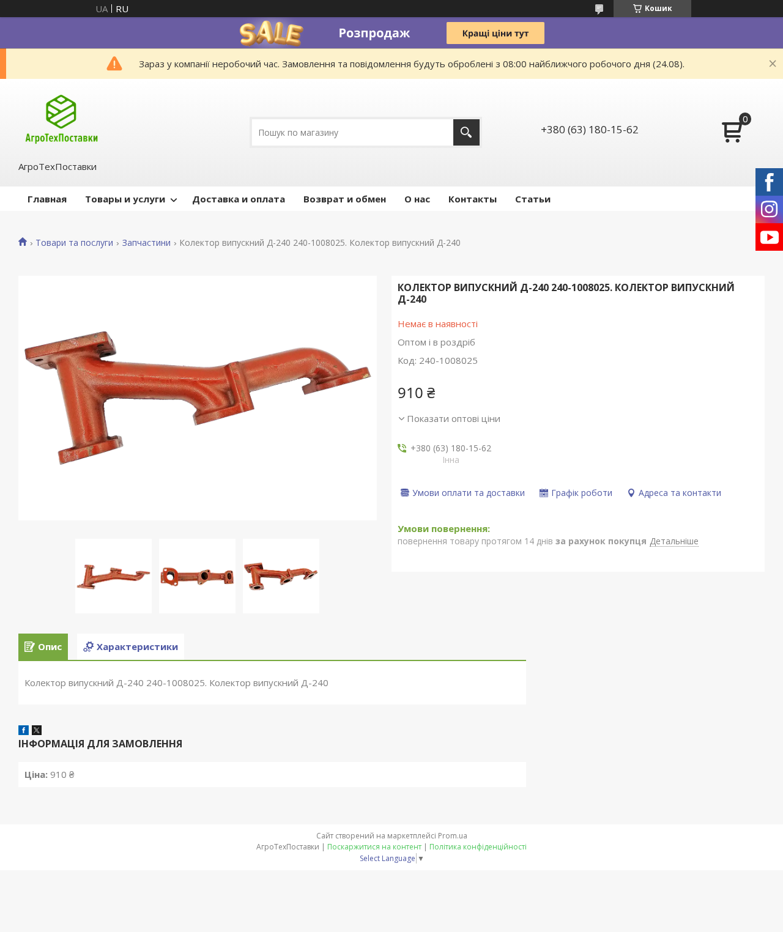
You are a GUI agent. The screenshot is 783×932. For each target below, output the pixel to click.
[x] (37, 731)
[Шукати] (466, 132)
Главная (47, 199)
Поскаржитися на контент (374, 846)
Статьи (533, 199)
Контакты (472, 199)
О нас (417, 199)
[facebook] (23, 731)
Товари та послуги (74, 242)
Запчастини (146, 242)
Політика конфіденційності (478, 846)
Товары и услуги (125, 199)
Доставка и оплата (238, 199)
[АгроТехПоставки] (61, 118)
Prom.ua (452, 835)
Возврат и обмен (344, 199)
